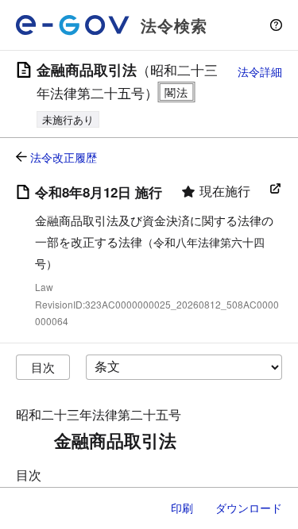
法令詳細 (260, 71)
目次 (43, 366)
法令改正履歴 (63, 157)
